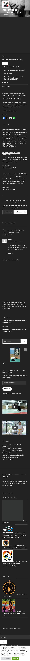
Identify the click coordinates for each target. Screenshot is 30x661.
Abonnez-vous (21, 212)
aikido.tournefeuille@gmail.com (11, 444)
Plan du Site (6, 86)
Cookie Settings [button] (6, 658)
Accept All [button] (15, 658)
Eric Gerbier (19, 93)
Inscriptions (8, 73)
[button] (25, 349)
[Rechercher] (24, 341)
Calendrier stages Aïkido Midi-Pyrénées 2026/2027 (13, 78)
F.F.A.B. (11, 545)
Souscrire (7, 388)
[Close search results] (3, 642)
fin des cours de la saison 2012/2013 (14, 174)
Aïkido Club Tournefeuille (12, 11)
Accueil (4, 56)
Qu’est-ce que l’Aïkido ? (11, 67)
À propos (5, 82)
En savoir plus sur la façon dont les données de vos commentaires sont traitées (14, 306)
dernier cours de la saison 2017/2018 (14, 129)
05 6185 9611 (6, 446)
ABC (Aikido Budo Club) (9, 497)
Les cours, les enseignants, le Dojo (12, 59)
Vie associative (10, 223)
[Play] (15, 407)
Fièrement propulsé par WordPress (11, 628)
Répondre (10, 253)
